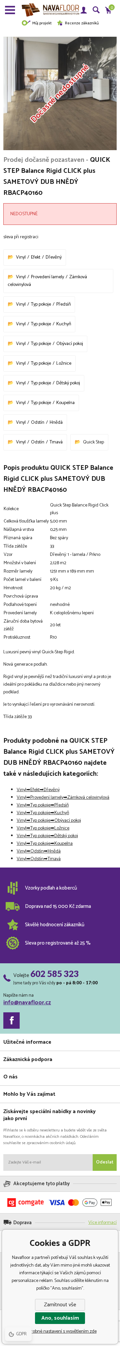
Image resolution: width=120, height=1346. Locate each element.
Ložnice (63, 363)
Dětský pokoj (68, 383)
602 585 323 (54, 973)
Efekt (35, 257)
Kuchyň (63, 324)
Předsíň (63, 304)
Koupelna (65, 403)
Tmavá (56, 442)
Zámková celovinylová (88, 797)
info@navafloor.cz (27, 1002)
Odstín (37, 422)
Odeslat (104, 1162)
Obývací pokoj (69, 344)
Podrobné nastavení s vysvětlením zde (60, 1331)
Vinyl (21, 257)
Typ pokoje (41, 304)
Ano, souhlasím (60, 1318)
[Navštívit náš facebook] (11, 1020)
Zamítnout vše (60, 1304)
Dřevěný (54, 257)
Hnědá (56, 422)
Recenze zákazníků (82, 23)
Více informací (102, 1223)
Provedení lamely (47, 277)
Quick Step (93, 442)
